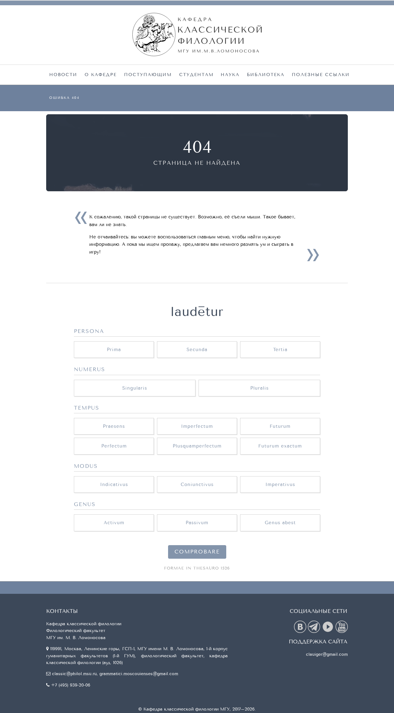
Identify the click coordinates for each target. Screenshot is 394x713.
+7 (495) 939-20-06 (70, 685)
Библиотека (265, 74)
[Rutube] (329, 626)
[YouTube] (342, 626)
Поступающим (148, 74)
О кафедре (101, 74)
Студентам (196, 74)
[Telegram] (315, 626)
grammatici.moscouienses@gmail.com (138, 673)
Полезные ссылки (321, 74)
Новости (63, 74)
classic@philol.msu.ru (74, 673)
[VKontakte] (301, 626)
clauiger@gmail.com (327, 654)
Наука (230, 74)
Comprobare (197, 552)
